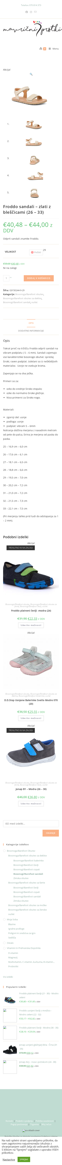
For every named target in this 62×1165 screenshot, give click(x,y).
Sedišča (12, 937)
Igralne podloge (16, 928)
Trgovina (34, 1124)
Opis (31, 323)
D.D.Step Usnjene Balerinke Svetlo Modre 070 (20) (31, 702)
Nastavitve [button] (9, 1159)
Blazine (12, 924)
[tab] (31, 323)
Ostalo (10, 942)
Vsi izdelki (8, 976)
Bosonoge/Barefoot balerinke (31, 695)
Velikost (10, 251)
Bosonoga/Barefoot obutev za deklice (22, 298)
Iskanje (50, 833)
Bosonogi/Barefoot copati (26, 869)
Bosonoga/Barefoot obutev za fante (26, 882)
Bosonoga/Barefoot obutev (29, 294)
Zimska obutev (21, 878)
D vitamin (13, 953)
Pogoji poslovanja (19, 1124)
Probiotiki (13, 966)
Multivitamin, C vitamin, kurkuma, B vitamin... (31, 961)
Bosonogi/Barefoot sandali (16, 302)
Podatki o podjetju (24, 1120)
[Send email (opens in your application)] (35, 12)
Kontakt (9, 1120)
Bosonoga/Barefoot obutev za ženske (27, 909)
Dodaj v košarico (38, 278)
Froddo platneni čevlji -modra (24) (31, 610)
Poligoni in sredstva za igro (21, 933)
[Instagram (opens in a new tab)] (31, 12)
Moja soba (12, 919)
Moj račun (46, 1124)
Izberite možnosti (31, 625)
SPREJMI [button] (24, 1159)
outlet (34, 302)
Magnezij (12, 957)
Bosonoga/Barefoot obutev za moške (27, 905)
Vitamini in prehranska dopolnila (23, 948)
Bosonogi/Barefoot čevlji (30, 606)
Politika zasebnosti (45, 1120)
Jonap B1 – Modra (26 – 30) (31, 789)
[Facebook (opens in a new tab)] (26, 12)
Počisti (37, 252)
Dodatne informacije (31, 330)
